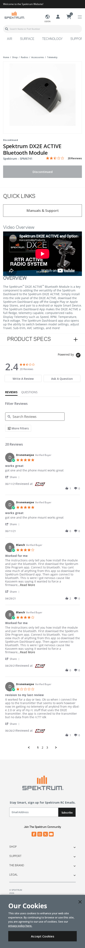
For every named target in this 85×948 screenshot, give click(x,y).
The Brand (16, 865)
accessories (37, 57)
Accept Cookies (42, 936)
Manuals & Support (42, 210)
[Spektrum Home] (14, 15)
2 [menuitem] (42, 747)
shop (15, 57)
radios (24, 57)
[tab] (23, 378)
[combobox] (42, 29)
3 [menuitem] (47, 747)
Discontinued (43, 172)
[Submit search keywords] (6, 29)
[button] (13, 477)
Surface (27, 39)
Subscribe (67, 812)
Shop (13, 847)
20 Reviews (75, 158)
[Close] (80, 901)
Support (15, 856)
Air (9, 39)
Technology (52, 39)
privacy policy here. (20, 926)
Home (6, 57)
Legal (13, 875)
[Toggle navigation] (80, 17)
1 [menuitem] (38, 747)
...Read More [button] (26, 585)
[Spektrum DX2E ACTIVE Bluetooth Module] (42, 95)
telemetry (52, 57)
